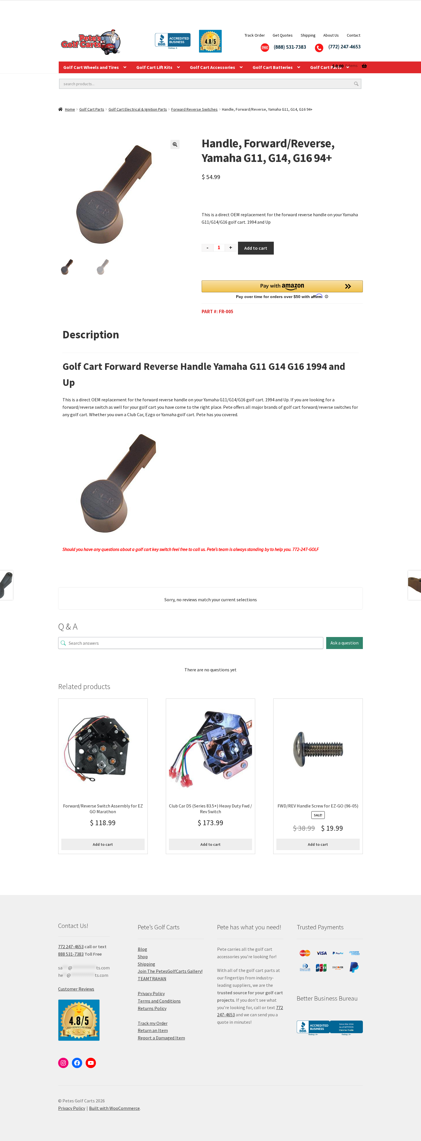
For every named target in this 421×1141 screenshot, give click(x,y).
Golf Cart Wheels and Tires (91, 67)
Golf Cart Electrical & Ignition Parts (138, 109)
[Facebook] (77, 1063)
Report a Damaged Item (161, 1038)
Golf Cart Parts (91, 109)
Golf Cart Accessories (212, 67)
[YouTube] (91, 1063)
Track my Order (153, 1023)
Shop (143, 956)
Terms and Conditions (159, 1001)
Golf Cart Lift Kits (154, 67)
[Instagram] (63, 1063)
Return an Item (153, 1030)
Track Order (255, 35)
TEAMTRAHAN (152, 978)
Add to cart (255, 248)
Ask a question (344, 643)
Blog (142, 949)
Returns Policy (152, 1008)
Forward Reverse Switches (194, 109)
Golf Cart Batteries (273, 67)
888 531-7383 (71, 954)
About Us (331, 35)
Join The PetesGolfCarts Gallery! (170, 971)
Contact (353, 35)
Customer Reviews (76, 989)
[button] (175, 144)
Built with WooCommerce (114, 1108)
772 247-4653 (71, 946)
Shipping (308, 35)
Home (70, 109)
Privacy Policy (151, 993)
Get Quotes (283, 35)
